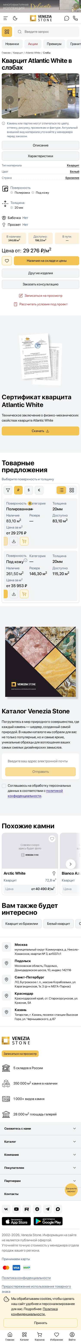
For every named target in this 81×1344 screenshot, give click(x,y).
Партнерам (12, 1181)
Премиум (54, 44)
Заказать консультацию (41, 284)
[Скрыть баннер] (76, 6)
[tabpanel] (40, 540)
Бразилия (72, 177)
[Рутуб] (26, 1209)
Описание (40, 145)
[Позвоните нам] (75, 18)
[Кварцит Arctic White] (30, 864)
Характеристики (40, 156)
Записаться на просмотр (43, 296)
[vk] (6, 1209)
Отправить (40, 772)
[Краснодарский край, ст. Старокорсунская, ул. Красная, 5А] (40, 998)
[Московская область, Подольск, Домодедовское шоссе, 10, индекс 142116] (40, 965)
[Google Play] (48, 1221)
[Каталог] (7, 32)
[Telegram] (47, 1209)
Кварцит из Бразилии (21, 924)
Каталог (10, 1141)
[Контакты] (67, 18)
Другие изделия (40, 273)
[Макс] (58, 1209)
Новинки (12, 44)
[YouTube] (16, 1209)
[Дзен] (37, 1209)
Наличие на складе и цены (47, 261)
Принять (40, 1323)
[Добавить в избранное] (7, 260)
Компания (11, 1154)
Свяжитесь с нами (17, 1128)
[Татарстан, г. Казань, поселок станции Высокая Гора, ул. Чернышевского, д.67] (40, 1014)
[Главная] (41, 18)
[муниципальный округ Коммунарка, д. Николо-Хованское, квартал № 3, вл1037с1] (40, 949)
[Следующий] (70, 864)
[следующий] (71, 100)
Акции (33, 44)
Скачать (38, 431)
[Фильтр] (8, 490)
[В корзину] (24, 541)
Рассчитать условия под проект (43, 304)
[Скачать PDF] (14, 541)
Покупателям (14, 1167)
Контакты (11, 1194)
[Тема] (6, 18)
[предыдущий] (9, 100)
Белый (74, 171)
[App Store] (16, 1221)
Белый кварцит (58, 924)
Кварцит (73, 165)
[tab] (61, 490)
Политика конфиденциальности (26, 1278)
